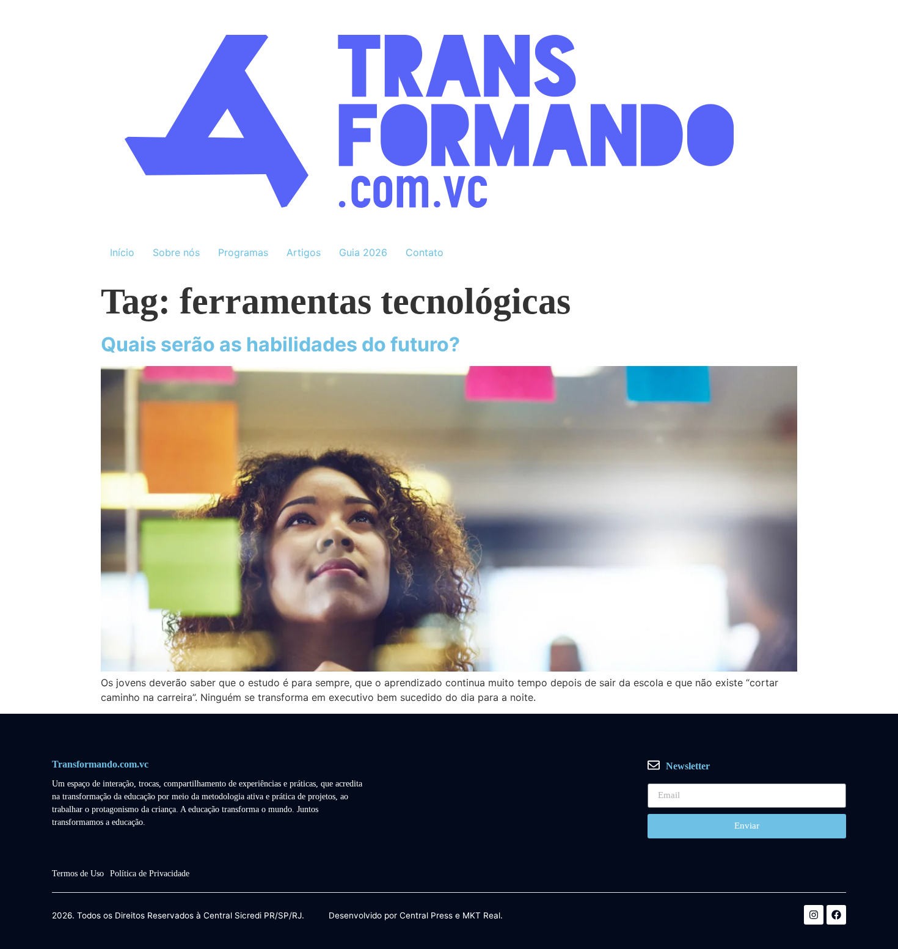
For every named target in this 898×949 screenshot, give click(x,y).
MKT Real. (482, 916)
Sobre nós (176, 252)
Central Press (426, 916)
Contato (425, 252)
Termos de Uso (78, 873)
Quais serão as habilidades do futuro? (280, 344)
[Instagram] (813, 915)
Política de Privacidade (149, 873)
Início (122, 252)
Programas (243, 252)
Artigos (304, 252)
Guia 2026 (363, 252)
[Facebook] (836, 915)
